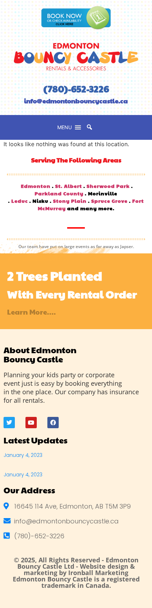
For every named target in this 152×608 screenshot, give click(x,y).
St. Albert (68, 185)
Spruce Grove (109, 200)
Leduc (19, 200)
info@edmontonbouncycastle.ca (76, 100)
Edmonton (36, 185)
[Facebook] (53, 422)
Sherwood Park (108, 185)
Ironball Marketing (98, 572)
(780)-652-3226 (76, 88)
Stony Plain (70, 200)
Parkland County (59, 193)
